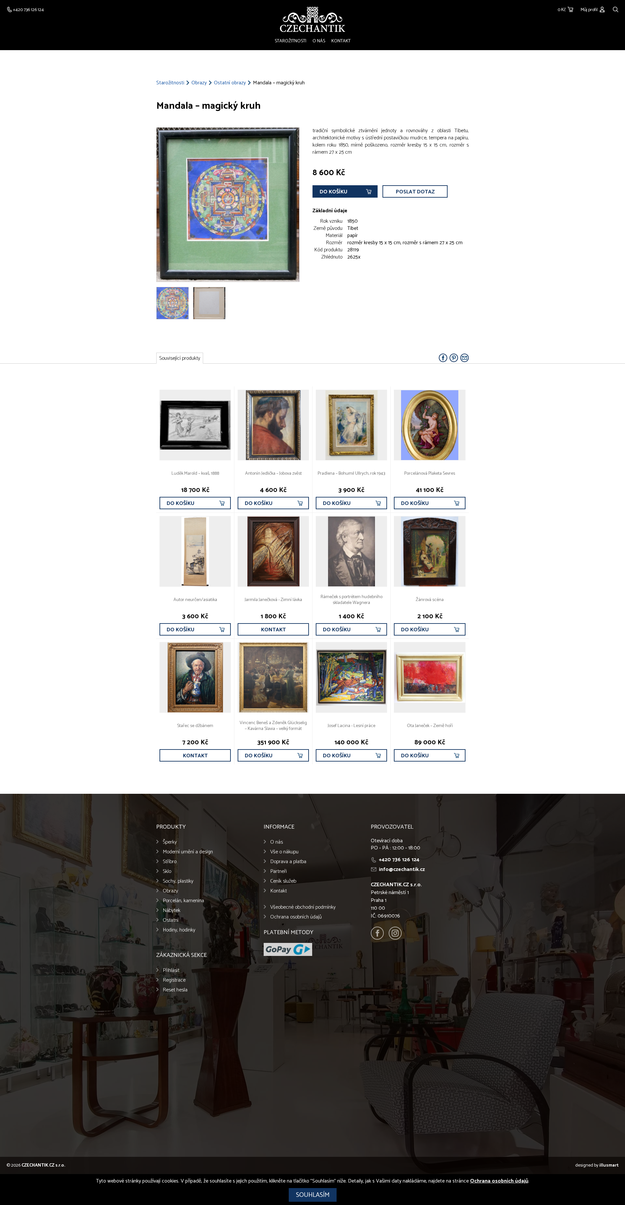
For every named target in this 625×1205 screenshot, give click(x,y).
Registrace (174, 980)
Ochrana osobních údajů (296, 917)
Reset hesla (175, 990)
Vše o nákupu (284, 852)
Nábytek (171, 910)
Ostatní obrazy (230, 83)
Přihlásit (171, 970)
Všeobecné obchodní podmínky (303, 907)
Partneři (278, 871)
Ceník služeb (283, 881)
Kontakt (341, 41)
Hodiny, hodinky (179, 930)
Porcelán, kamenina (183, 900)
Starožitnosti (290, 41)
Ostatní (170, 920)
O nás (318, 41)
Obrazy (199, 83)
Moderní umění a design (188, 852)
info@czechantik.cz (402, 869)
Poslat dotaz (415, 192)
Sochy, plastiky (178, 881)
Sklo (167, 871)
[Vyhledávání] (615, 8)
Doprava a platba (288, 861)
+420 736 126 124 (399, 859)
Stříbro (169, 861)
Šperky (170, 842)
